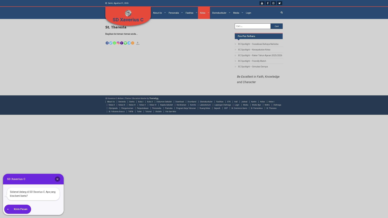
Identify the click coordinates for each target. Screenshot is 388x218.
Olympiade (113, 108)
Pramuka (168, 108)
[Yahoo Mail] (121, 40)
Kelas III (122, 105)
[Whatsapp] (114, 40)
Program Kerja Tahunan (186, 108)
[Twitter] (110, 40)
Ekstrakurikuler (219, 13)
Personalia (174, 13)
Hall (235, 102)
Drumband (192, 102)
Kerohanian (181, 105)
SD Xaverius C (128, 20)
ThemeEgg (153, 98)
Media (236, 13)
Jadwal (244, 102)
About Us (157, 13)
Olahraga (277, 105)
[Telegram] (128, 40)
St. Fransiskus (257, 108)
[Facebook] (107, 40)
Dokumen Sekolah (164, 102)
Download (180, 102)
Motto (267, 105)
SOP (226, 108)
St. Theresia (271, 108)
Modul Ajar (256, 105)
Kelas (202, 13)
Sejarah (217, 108)
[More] (132, 40)
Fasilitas (189, 13)
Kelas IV (132, 105)
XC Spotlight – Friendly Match (252, 61)
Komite (193, 105)
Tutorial (148, 112)
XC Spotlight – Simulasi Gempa (253, 66)
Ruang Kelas (205, 108)
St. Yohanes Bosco (117, 112)
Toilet (139, 112)
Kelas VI (153, 105)
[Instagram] (118, 40)
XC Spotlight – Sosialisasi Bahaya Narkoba (258, 44)
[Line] (125, 40)
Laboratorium (205, 105)
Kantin (253, 102)
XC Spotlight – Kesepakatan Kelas (254, 49)
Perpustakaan (143, 108)
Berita (131, 102)
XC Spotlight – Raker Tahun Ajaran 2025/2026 (260, 55)
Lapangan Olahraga (223, 105)
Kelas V (142, 105)
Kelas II (112, 105)
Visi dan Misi (170, 112)
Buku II (150, 102)
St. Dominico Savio (239, 108)
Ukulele (158, 112)
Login (248, 13)
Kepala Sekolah (166, 105)
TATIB (130, 112)
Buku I (140, 102)
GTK (229, 102)
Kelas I (271, 102)
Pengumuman (127, 108)
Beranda (122, 102)
